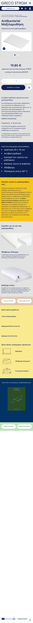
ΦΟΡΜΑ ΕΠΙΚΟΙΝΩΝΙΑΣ (24, 426)
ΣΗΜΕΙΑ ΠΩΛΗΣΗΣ (8, 426)
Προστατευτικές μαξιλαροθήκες (7, 16)
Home (2, 15)
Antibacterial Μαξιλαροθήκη (21, 16)
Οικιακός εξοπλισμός (9, 15)
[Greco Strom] (14, 3)
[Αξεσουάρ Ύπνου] (16, 399)
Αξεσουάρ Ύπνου (18, 15)
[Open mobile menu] (30, 3)
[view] (4, 48)
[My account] (30, 8)
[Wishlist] (25, 8)
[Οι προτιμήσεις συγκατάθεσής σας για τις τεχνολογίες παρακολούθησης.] (30, 620)
